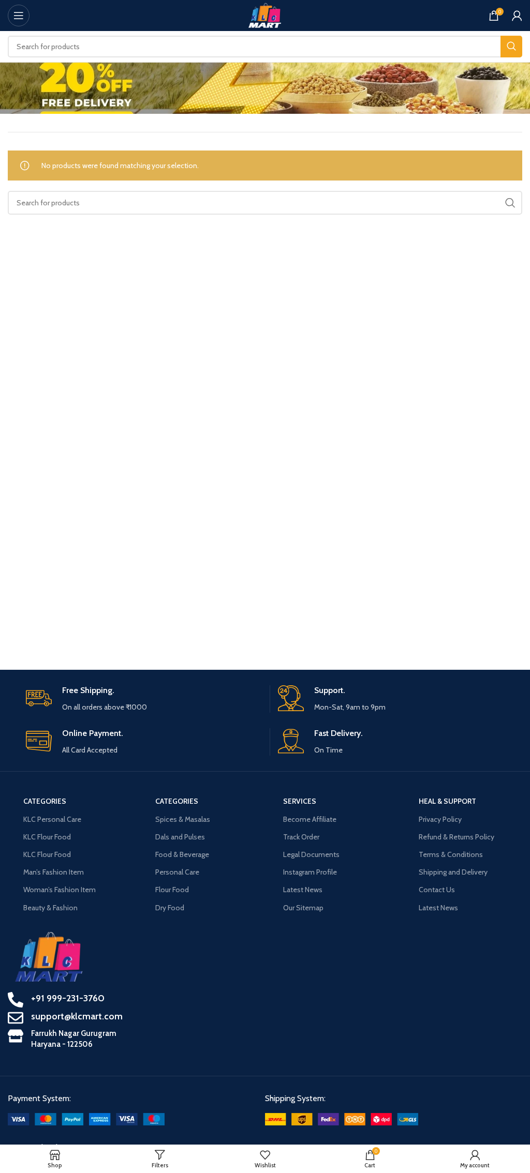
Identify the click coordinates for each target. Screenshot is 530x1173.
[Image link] (86, 1118)
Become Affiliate (309, 819)
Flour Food (172, 889)
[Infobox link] (144, 699)
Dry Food (169, 907)
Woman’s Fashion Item (59, 889)
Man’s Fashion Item (53, 872)
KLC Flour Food (47, 836)
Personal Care (177, 872)
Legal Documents (311, 854)
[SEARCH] (511, 46)
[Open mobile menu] (19, 15)
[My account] (517, 15)
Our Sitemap (303, 907)
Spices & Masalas (182, 819)
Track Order (301, 836)
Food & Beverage (182, 854)
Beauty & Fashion (50, 907)
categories (44, 801)
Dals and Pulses (180, 836)
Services (299, 801)
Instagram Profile (310, 872)
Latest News (302, 889)
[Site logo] (265, 14)
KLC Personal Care (52, 819)
